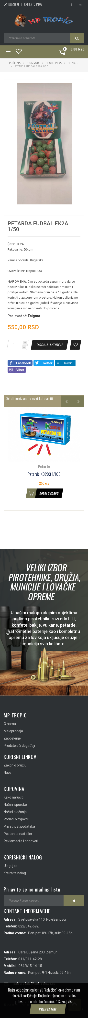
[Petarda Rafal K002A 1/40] (44, 434)
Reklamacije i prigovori (21, 841)
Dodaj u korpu (49, 493)
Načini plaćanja (15, 812)
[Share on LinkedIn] (65, 362)
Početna (15, 63)
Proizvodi (33, 63)
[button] (70, 87)
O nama (10, 724)
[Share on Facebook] (20, 362)
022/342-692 (28, 926)
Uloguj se (13, 5)
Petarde (72, 63)
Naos (7, 772)
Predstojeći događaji (19, 746)
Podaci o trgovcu (16, 819)
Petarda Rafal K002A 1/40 (44, 474)
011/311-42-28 (30, 959)
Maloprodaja (13, 731)
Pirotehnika (53, 63)
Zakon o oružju (15, 765)
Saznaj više (65, 1001)
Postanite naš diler (18, 834)
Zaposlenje (12, 738)
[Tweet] (43, 362)
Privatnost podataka (19, 826)
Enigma (34, 316)
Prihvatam (47, 1009)
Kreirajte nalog (33, 4)
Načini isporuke (15, 805)
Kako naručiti (13, 797)
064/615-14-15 (30, 966)
